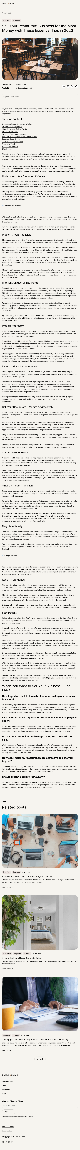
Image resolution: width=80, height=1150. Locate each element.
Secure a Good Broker (11, 139)
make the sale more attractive (17, 501)
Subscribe (9, 1112)
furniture (53, 288)
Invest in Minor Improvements (14, 134)
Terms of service (8, 1127)
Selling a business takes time (13, 618)
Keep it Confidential (10, 146)
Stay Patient (7, 149)
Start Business (7, 1081)
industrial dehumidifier (11, 392)
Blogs (4, 1094)
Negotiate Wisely (9, 144)
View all (40, 1059)
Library (4, 1085)
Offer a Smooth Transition (12, 141)
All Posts (8, 13)
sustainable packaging (65, 291)
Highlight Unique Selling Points (14, 129)
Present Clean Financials (12, 127)
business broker (22, 458)
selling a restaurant (38, 217)
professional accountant (42, 270)
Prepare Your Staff (10, 131)
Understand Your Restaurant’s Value (17, 124)
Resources (6, 1089)
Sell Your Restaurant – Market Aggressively (19, 136)
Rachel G (5, 88)
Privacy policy (28, 1116)
